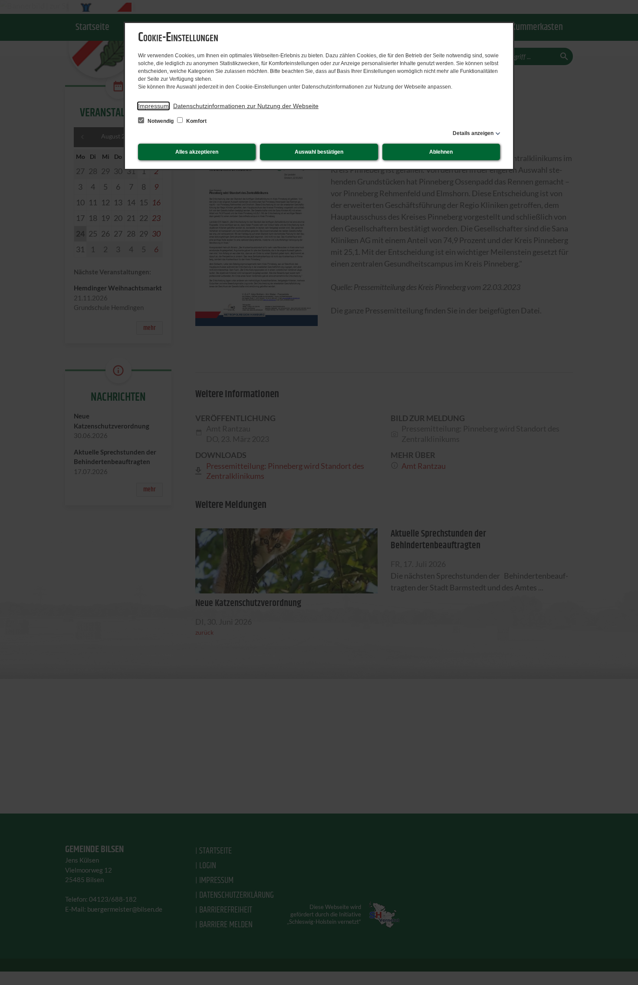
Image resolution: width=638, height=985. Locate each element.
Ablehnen (441, 152)
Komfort (196, 121)
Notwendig (160, 121)
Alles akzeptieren (196, 152)
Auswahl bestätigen (319, 152)
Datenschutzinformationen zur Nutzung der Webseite (246, 105)
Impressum (153, 105)
